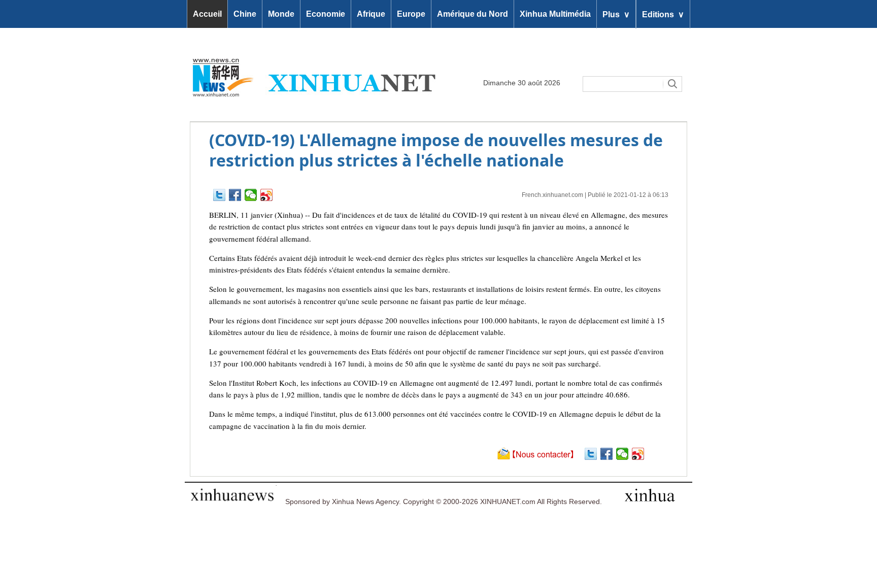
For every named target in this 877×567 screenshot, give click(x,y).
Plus (616, 14)
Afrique (371, 14)
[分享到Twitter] (219, 195)
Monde (281, 14)
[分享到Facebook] (235, 195)
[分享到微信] (251, 195)
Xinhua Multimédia (555, 14)
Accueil (207, 14)
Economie (325, 14)
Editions (663, 14)
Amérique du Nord (472, 14)
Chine (244, 14)
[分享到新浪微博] (266, 195)
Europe (411, 14)
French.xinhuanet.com (552, 194)
